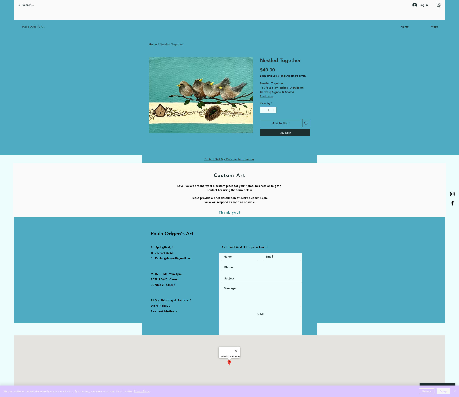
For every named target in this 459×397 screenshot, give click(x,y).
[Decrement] (263, 110)
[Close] (455, 391)
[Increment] (273, 110)
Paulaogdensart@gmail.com (173, 258)
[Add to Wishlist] (306, 123)
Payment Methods (164, 311)
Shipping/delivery (295, 75)
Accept (443, 391)
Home (153, 44)
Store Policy (160, 305)
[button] (439, 5)
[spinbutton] (268, 110)
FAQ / (155, 300)
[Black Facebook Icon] (452, 203)
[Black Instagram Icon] (452, 194)
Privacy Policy (142, 391)
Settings (426, 391)
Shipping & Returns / (175, 300)
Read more (266, 96)
